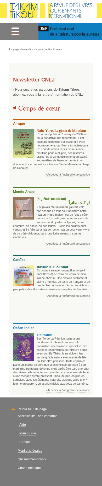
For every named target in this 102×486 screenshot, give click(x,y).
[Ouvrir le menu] (15, 31)
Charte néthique (29, 468)
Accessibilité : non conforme (38, 416)
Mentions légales (30, 450)
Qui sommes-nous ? (32, 459)
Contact (24, 442)
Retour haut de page (32, 409)
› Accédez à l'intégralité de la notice (68, 174)
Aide (22, 425)
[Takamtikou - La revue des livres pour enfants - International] (51, 11)
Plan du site (27, 433)
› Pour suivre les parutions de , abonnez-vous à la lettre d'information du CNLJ (48, 92)
